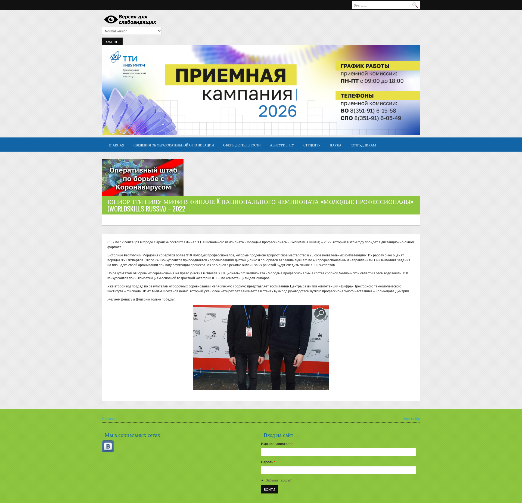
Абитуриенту (282, 145)
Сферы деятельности (242, 145)
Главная (116, 145)
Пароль (268, 461)
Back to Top (411, 418)
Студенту (312, 145)
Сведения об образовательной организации (173, 145)
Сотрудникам (363, 145)
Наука (335, 145)
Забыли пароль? (279, 480)
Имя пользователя (277, 443)
